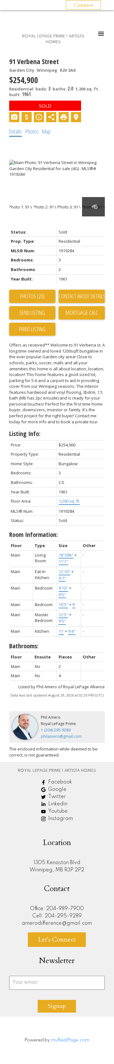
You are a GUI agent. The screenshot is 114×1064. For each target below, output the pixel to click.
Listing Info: (25, 433)
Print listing (32, 329)
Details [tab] (15, 131)
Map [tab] (46, 131)
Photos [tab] (32, 131)
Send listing (32, 312)
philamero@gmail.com (61, 736)
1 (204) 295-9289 (56, 730)
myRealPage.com (70, 1040)
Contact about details (82, 296)
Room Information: (33, 534)
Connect (83, 5)
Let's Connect (57, 939)
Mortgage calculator (82, 313)
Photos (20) (32, 296)
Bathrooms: (24, 646)
